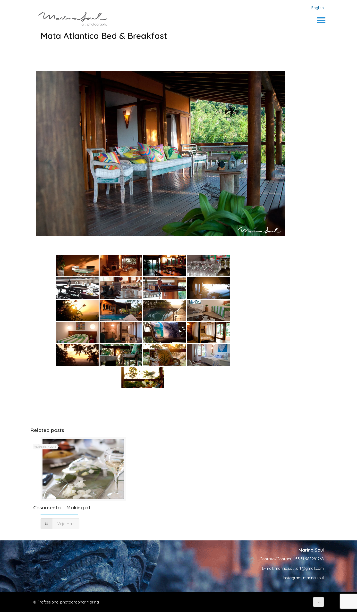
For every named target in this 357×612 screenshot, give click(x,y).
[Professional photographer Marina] (73, 18)
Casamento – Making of (62, 507)
